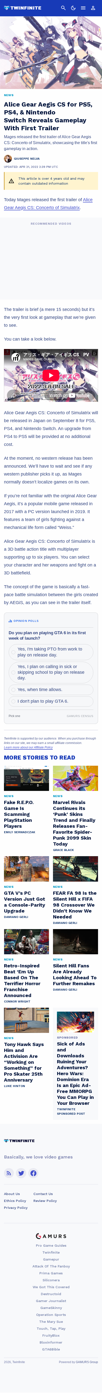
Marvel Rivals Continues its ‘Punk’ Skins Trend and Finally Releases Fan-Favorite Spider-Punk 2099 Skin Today (74, 823)
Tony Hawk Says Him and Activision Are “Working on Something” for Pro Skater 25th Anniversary (24, 1062)
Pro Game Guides (51, 1245)
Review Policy (45, 1201)
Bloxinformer (51, 1342)
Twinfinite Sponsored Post (71, 1111)
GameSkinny (51, 1308)
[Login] (93, 8)
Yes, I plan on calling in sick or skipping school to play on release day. (51, 672)
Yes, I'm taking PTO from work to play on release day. (50, 652)
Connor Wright (17, 1001)
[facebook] (33, 1173)
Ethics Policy (15, 1201)
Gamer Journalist (51, 1301)
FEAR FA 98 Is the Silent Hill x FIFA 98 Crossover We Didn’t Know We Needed (75, 905)
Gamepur (51, 1259)
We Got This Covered (51, 1287)
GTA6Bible (51, 1349)
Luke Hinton (14, 1086)
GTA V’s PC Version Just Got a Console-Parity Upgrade (24, 902)
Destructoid (51, 1294)
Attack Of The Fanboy (51, 1266)
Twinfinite (51, 1252)
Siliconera (51, 1280)
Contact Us (43, 1194)
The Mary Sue (51, 1322)
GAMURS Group (87, 1362)
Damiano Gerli (16, 917)
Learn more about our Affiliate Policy (28, 747)
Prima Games (51, 1273)
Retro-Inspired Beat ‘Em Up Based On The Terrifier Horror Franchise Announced (22, 980)
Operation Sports (51, 1315)
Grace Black (63, 850)
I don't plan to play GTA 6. (43, 701)
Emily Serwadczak (19, 832)
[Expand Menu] (83, 8)
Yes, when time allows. (40, 689)
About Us (12, 1194)
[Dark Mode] (73, 8)
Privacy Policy (15, 1208)
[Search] (63, 8)
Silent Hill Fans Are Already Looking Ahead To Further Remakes (75, 974)
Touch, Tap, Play (51, 1328)
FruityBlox (51, 1335)
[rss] (9, 1173)
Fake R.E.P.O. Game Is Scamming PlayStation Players (19, 814)
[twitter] (21, 1173)
